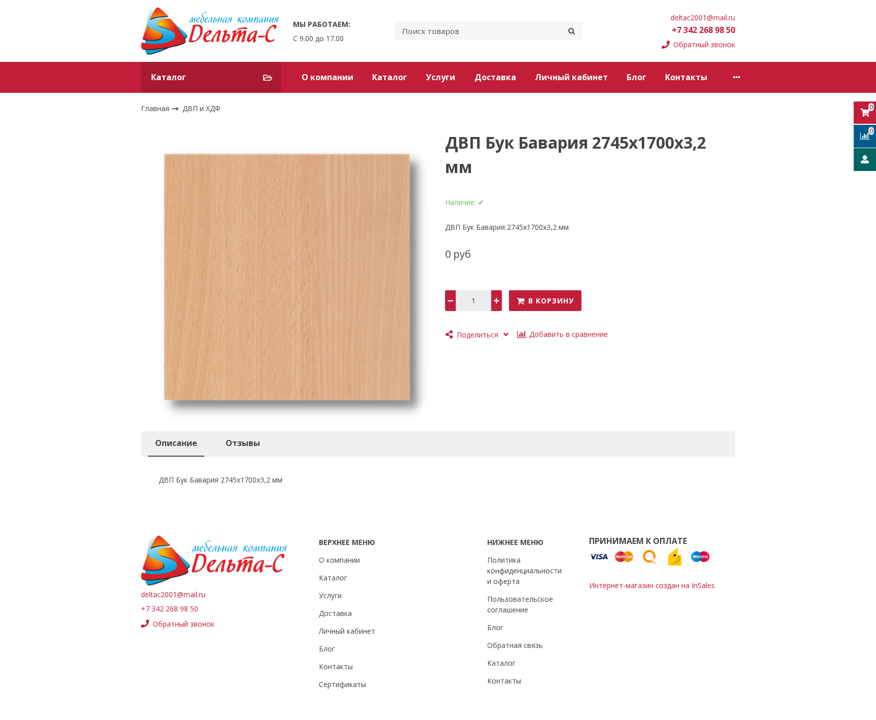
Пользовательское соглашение (520, 604)
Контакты (686, 77)
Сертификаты (342, 684)
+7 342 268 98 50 (703, 30)
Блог (636, 77)
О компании (327, 77)
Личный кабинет (571, 77)
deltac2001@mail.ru (703, 17)
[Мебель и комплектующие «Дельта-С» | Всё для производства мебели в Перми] (210, 31)
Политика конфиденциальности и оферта (524, 570)
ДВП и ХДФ (201, 108)
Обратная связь (515, 645)
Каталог (389, 77)
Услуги (440, 77)
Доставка (495, 77)
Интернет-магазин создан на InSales (652, 585)
